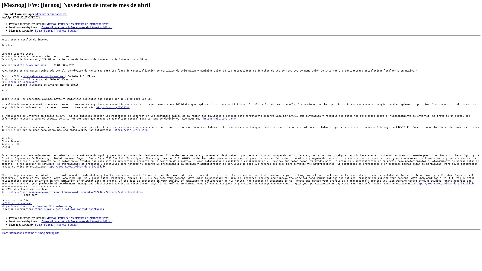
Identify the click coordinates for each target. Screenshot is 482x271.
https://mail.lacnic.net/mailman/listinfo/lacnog (37, 206)
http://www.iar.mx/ (31, 65)
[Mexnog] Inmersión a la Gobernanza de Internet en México (76, 27)
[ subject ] (61, 30)
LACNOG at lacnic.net (17, 203)
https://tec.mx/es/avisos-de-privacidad (75, 166)
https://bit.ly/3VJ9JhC (113, 107)
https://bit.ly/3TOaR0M (219, 118)
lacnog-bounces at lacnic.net (44, 76)
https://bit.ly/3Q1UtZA (131, 130)
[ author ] (73, 30)
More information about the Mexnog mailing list (30, 232)
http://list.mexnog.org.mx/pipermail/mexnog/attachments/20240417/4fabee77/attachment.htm (76, 192)
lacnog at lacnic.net (23, 82)
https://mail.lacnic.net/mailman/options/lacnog (69, 209)
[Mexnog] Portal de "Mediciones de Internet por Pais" (77, 23)
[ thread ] (49, 30)
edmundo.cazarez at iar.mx (51, 14)
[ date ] (39, 30)
